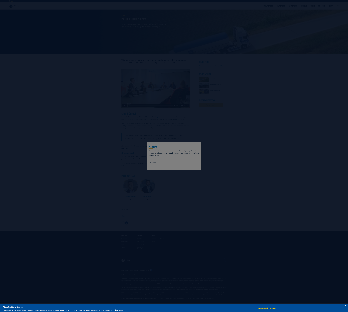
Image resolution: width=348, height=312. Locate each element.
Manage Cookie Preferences (267, 308)
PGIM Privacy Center (116, 310)
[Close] (345, 307)
